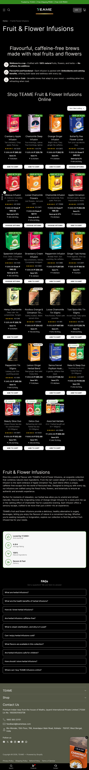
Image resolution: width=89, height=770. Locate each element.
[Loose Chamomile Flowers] (34, 182)
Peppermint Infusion (55, 253)
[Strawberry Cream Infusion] (34, 241)
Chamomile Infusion (55, 195)
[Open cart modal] (84, 9)
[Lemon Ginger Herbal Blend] (34, 352)
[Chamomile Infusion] (55, 182)
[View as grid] (59, 108)
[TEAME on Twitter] (7, 742)
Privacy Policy (8, 761)
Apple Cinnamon (76, 195)
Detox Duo (34, 421)
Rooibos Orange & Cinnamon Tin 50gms (34, 312)
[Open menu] (4, 9)
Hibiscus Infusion (12, 195)
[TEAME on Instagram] (15, 742)
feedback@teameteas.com (18, 724)
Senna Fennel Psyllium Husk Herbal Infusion (55, 368)
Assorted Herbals (55, 421)
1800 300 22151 (13, 719)
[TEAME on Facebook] (4, 742)
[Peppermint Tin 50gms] (13, 352)
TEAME (21, 754)
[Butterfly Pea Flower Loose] (76, 123)
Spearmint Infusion (12, 253)
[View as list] (64, 108)
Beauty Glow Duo (12, 421)
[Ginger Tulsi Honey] (76, 241)
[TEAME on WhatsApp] (26, 742)
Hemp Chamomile (12, 309)
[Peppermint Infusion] (55, 241)
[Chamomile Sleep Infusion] (34, 123)
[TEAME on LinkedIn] (22, 742)
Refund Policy (34, 761)
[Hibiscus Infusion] (13, 182)
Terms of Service (48, 761)
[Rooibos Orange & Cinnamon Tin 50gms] (34, 297)
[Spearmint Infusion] (13, 241)
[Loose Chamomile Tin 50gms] (55, 297)
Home (5, 21)
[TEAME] (44, 10)
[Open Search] (8, 9)
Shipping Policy (21, 761)
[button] (2, 197)
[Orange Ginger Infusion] (55, 123)
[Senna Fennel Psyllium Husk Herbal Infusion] (55, 352)
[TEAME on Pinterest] (11, 742)
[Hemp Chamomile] (13, 297)
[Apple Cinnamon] (76, 182)
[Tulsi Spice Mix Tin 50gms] (76, 297)
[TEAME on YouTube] (18, 742)
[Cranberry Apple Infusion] (13, 123)
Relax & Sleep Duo (76, 365)
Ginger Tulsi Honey (76, 253)
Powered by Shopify (35, 754)
